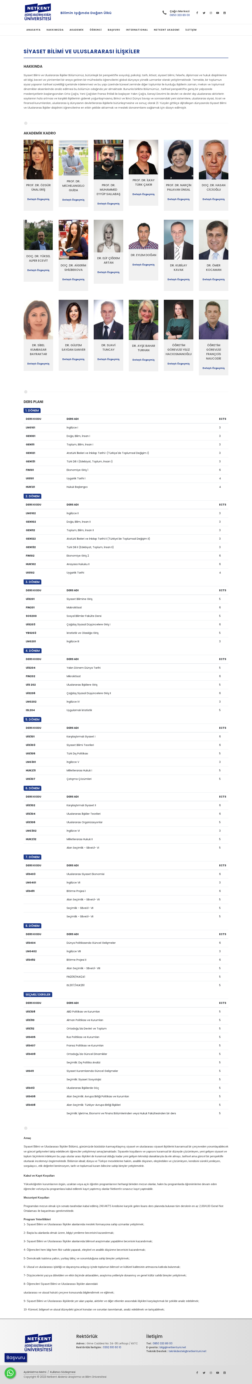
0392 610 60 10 (112, 1347)
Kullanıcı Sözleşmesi (62, 1372)
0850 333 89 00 (180, 15)
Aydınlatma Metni (35, 1372)
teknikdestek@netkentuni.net (187, 1351)
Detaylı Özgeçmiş (38, 199)
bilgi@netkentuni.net (173, 1347)
